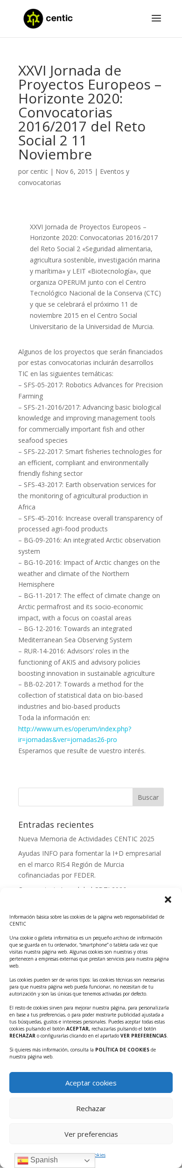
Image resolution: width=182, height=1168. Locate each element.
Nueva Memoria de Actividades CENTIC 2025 (86, 838)
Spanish (43, 1160)
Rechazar (91, 1108)
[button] (168, 899)
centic (39, 171)
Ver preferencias (91, 1134)
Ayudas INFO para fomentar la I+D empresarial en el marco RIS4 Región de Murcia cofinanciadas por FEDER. (89, 864)
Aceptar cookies (91, 1082)
